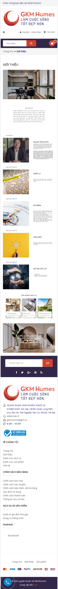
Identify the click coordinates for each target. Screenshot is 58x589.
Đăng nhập (36, 32)
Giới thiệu (7, 454)
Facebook (13, 535)
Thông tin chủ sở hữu (13, 499)
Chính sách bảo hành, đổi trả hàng (20, 488)
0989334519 (13, 416)
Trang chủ (8, 450)
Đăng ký (25, 32)
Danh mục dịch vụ (12, 458)
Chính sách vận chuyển (14, 484)
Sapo (35, 584)
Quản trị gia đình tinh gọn (15, 514)
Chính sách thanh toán (14, 495)
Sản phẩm (41, 561)
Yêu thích (51, 32)
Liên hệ (6, 465)
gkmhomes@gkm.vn (17, 419)
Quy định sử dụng (12, 491)
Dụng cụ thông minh (13, 518)
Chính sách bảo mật (13, 480)
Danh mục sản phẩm (13, 461)
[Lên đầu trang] (51, 570)
